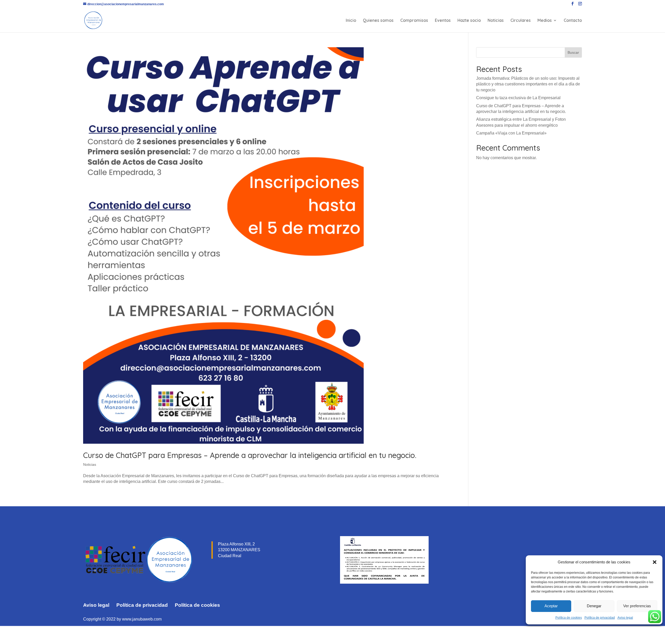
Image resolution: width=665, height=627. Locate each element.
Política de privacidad (599, 617)
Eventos (443, 20)
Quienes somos (378, 20)
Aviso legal (625, 617)
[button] (654, 562)
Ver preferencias (637, 606)
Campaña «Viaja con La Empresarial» (511, 133)
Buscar (573, 52)
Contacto (573, 20)
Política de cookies (568, 617)
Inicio (351, 20)
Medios (544, 20)
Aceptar (551, 606)
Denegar (594, 606)
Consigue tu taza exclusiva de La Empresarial (518, 98)
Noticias (496, 20)
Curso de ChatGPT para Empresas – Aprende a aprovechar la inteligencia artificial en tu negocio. (249, 455)
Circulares (520, 20)
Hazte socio (469, 20)
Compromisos (414, 20)
